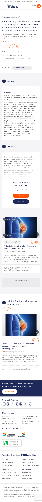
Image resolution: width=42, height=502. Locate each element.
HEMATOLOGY (27, 463)
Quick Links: (6, 68)
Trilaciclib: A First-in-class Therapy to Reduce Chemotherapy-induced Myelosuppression (20, 248)
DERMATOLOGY (28, 459)
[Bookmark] (13, 46)
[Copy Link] (18, 46)
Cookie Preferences (9, 424)
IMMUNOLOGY (7, 466)
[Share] (4, 46)
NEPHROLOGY (7, 479)
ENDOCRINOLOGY (9, 463)
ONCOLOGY (26, 469)
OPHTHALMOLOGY (9, 472)
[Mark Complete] (9, 46)
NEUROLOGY (7, 469)
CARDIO (5, 459)
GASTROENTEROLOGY (10, 476)
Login (34, 6)
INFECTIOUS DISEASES (30, 466)
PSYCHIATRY (27, 479)
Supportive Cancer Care (10, 17)
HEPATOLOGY (27, 476)
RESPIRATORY (27, 472)
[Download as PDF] (23, 46)
